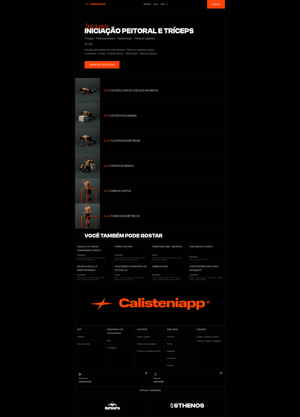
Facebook (171, 358)
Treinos (147, 4)
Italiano (208, 341)
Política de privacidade (146, 344)
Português (216, 341)
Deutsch (215, 337)
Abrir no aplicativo (102, 64)
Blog (156, 4)
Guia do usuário (83, 344)
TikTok (169, 344)
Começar (216, 4)
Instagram (171, 351)
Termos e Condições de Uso (149, 351)
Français (200, 341)
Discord (170, 365)
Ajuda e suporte (143, 337)
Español (207, 337)
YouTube (170, 337)
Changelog (111, 348)
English (200, 337)
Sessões (80, 337)
